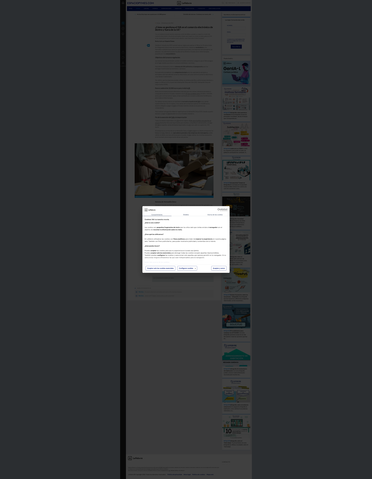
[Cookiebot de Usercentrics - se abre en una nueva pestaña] (219, 209)
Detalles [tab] (186, 215)
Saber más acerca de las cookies (157, 262)
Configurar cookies (186, 268)
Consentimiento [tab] (156, 215)
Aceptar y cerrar (219, 268)
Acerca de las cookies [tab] (215, 215)
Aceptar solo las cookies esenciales (160, 268)
